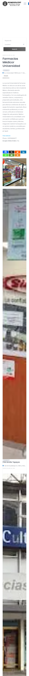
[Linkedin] (23, 152)
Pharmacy (6, 70)
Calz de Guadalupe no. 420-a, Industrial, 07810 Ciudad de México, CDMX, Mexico (15, 466)
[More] (17, 155)
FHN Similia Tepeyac (11, 462)
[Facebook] (5, 152)
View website (6, 136)
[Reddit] (17, 152)
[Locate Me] (24, 44)
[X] (11, 152)
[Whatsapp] (5, 155)
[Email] (11, 155)
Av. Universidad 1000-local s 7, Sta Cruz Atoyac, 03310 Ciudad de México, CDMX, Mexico (15, 73)
